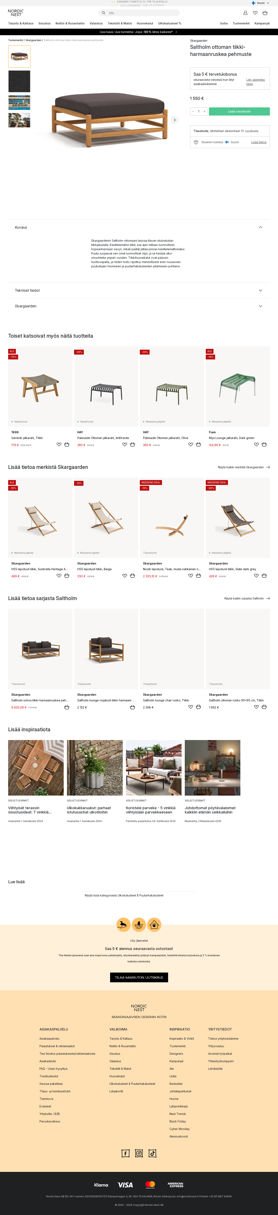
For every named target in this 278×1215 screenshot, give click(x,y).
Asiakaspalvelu (49, 1038)
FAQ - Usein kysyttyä (53, 1068)
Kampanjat (262, 23)
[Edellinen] (44, 120)
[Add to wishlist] (59, 444)
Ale (172, 1068)
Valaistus (96, 23)
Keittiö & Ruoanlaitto (70, 23)
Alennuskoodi (179, 1136)
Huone (174, 1098)
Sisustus (44, 23)
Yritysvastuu (216, 1046)
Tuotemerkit (241, 23)
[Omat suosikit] (255, 13)
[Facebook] (125, 1153)
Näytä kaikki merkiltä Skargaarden (241, 467)
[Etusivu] (16, 13)
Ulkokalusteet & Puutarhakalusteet (132, 1083)
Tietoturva (46, 1098)
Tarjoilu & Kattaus (21, 23)
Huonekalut (145, 23)
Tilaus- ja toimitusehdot (54, 1091)
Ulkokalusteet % (169, 23)
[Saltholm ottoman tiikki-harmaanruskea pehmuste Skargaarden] (109, 119)
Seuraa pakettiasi (51, 1083)
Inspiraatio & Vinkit (182, 1038)
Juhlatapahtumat (180, 1091)
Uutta (224, 23)
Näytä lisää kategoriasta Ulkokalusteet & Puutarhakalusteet (124, 895)
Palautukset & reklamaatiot (57, 1046)
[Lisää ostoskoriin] (66, 444)
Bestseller (176, 1083)
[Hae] (103, 12)
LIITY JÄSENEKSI (130, 2)
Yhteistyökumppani (221, 1061)
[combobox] (261, 3)
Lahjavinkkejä (179, 1106)
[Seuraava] (175, 120)
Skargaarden (33, 40)
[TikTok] (152, 1153)
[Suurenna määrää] (204, 111)
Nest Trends (178, 1114)
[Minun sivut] (245, 13)
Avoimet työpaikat (220, 1053)
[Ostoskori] (265, 13)
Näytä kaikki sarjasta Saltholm (244, 598)
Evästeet (45, 1106)
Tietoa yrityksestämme (223, 1038)
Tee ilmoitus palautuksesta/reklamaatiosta (67, 1053)
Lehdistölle (215, 1068)
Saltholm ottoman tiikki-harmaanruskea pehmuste (73, 40)
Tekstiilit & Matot (120, 23)
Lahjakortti (116, 1091)
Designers (176, 1053)
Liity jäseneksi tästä (255, 82)
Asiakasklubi (47, 1061)
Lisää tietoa (258, 142)
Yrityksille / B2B (49, 1114)
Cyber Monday (180, 1129)
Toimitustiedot (48, 1076)
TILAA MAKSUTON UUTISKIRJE (139, 977)
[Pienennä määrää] (193, 111)
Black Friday (178, 1121)
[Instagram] (139, 1153)
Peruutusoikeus (49, 1121)
